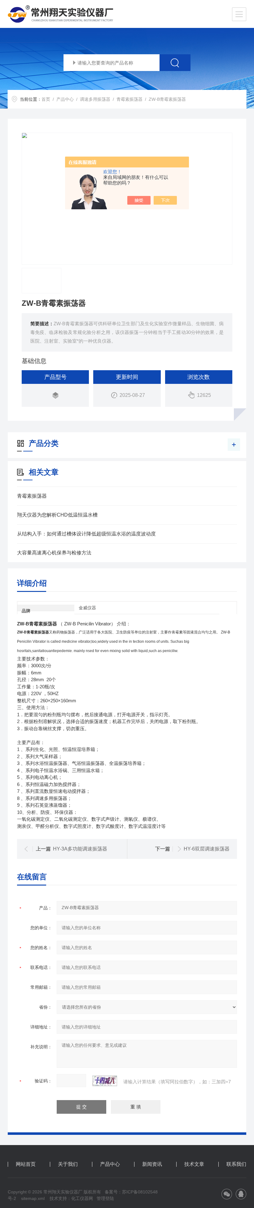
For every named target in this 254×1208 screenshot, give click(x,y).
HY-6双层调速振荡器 (207, 848)
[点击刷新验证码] (104, 1081)
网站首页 (26, 1164)
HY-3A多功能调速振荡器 (80, 848)
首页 (46, 99)
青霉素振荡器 (129, 99)
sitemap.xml (33, 1198)
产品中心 (65, 99)
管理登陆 (105, 1198)
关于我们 (68, 1164)
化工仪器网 (82, 1198)
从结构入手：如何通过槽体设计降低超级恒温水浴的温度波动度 (86, 533)
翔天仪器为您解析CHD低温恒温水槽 (57, 514)
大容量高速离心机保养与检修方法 (54, 552)
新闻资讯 (152, 1164)
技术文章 (194, 1164)
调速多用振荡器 (95, 99)
